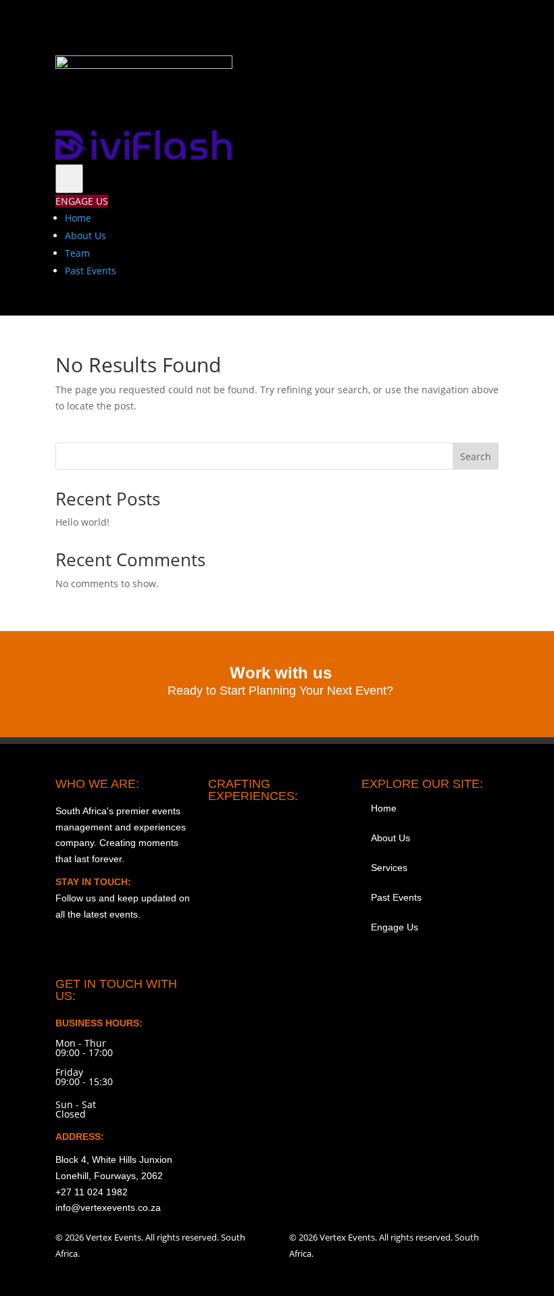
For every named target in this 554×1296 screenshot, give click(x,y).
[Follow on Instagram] (374, 24)
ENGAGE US (81, 201)
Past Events (90, 270)
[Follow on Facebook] (402, 24)
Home (78, 217)
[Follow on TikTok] (431, 24)
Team (77, 253)
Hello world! (82, 522)
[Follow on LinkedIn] (488, 24)
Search (475, 456)
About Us (85, 235)
